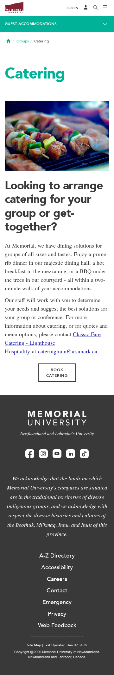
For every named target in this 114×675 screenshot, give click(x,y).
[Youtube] (57, 453)
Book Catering (57, 373)
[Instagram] (43, 453)
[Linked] (70, 453)
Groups (22, 41)
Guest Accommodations (31, 24)
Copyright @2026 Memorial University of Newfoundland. (57, 651)
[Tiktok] (84, 453)
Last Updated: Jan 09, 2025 (65, 645)
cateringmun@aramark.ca (67, 351)
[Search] (96, 8)
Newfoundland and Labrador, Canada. (57, 656)
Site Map (34, 645)
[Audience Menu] (86, 8)
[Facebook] (29, 453)
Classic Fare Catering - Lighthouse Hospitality (53, 342)
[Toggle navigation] (105, 8)
